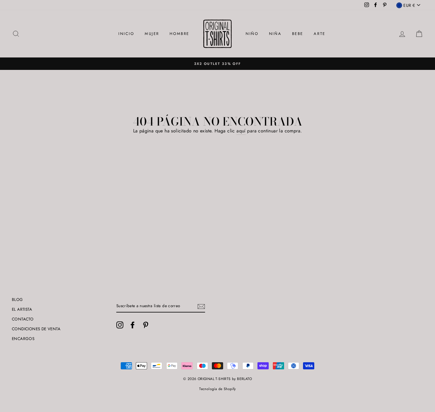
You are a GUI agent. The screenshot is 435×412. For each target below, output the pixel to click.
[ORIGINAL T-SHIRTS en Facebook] (132, 324)
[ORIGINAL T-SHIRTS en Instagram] (119, 324)
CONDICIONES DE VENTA (36, 329)
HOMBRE (179, 33)
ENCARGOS (23, 339)
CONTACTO (22, 319)
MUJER (152, 33)
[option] (217, 63)
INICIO (126, 33)
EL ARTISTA (22, 309)
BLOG (17, 299)
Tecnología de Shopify (217, 389)
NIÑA (275, 33)
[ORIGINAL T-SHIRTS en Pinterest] (145, 324)
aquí (241, 130)
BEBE (297, 33)
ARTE (319, 33)
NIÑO (252, 33)
